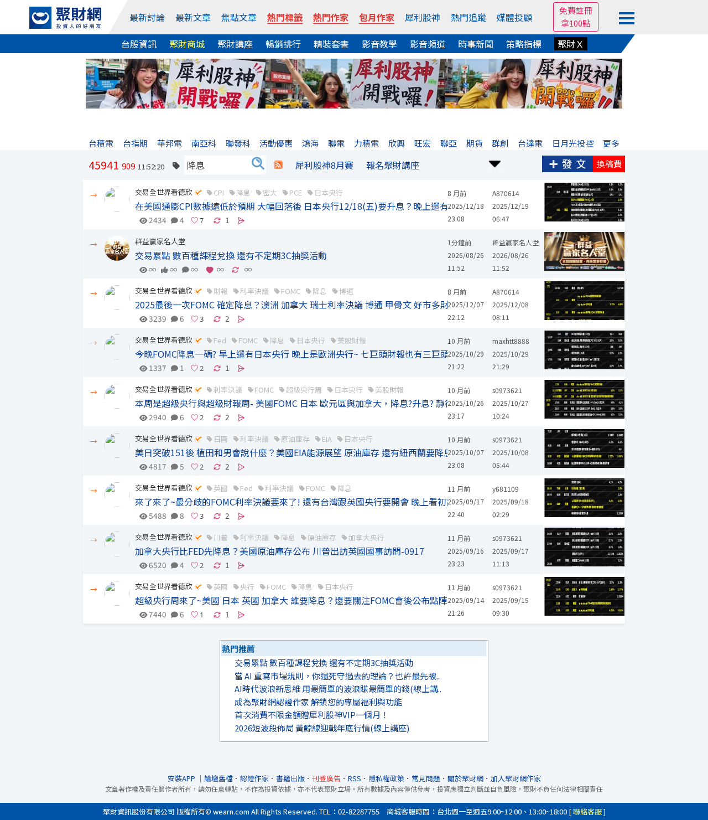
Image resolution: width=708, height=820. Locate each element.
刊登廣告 (326, 778)
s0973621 (507, 390)
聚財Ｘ (571, 43)
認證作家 (254, 778)
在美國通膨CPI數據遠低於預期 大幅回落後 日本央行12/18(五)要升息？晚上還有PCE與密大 (313, 206)
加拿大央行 (366, 537)
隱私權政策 (386, 778)
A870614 (505, 193)
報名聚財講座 (392, 165)
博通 (346, 291)
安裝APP (182, 778)
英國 (221, 488)
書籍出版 (290, 778)
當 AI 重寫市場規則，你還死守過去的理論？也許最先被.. (337, 676)
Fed (220, 340)
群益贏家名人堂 (160, 241)
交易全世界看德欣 (163, 192)
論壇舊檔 (218, 778)
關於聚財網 (465, 778)
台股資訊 (139, 43)
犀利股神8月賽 (324, 165)
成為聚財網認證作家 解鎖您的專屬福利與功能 (318, 702)
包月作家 (376, 17)
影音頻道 (427, 43)
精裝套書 (331, 43)
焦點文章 (239, 17)
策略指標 (524, 43)
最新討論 (147, 17)
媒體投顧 (514, 17)
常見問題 (426, 778)
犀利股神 (422, 17)
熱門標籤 (285, 17)
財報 (221, 291)
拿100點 (576, 23)
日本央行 (328, 192)
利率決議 (254, 291)
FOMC (290, 291)
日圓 (221, 439)
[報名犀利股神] (354, 82)
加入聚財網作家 (516, 778)
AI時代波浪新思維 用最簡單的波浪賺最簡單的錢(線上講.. (338, 688)
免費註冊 (575, 10)
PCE (295, 192)
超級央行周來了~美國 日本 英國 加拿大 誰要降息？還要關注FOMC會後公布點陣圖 (295, 600)
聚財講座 (235, 43)
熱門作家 (330, 17)
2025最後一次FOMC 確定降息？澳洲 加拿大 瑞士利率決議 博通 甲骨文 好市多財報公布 (305, 304)
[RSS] (278, 165)
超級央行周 (304, 389)
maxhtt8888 (510, 340)
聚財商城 (187, 43)
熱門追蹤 (468, 17)
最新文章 (193, 17)
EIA (327, 439)
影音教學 (379, 43)
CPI (219, 192)
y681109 (505, 488)
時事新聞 (475, 43)
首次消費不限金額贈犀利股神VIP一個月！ (312, 714)
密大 (270, 192)
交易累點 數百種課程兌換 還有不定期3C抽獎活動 (231, 255)
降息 (243, 192)
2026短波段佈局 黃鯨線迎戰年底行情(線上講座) (322, 728)
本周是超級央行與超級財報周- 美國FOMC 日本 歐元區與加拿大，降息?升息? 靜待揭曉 (303, 403)
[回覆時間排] (495, 162)
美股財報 (351, 340)
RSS (354, 778)
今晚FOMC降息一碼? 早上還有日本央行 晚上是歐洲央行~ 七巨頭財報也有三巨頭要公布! (307, 353)
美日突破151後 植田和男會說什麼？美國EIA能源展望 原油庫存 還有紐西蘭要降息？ (298, 452)
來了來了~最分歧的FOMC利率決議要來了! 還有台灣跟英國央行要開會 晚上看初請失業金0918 (318, 501)
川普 (221, 537)
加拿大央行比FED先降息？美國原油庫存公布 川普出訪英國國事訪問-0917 (279, 551)
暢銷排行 (283, 43)
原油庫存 (295, 439)
